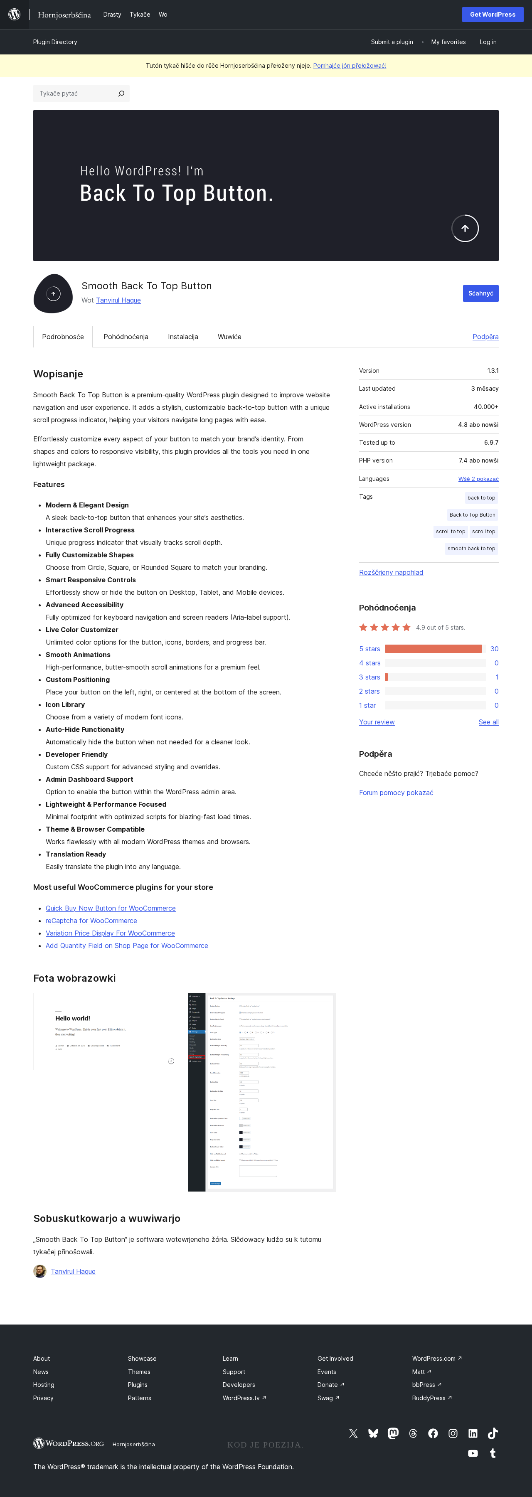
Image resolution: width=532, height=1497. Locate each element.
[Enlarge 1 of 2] (170, 1004)
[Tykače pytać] (121, 93)
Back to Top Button (472, 515)
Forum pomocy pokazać (396, 792)
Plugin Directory (55, 41)
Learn (230, 1358)
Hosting (43, 1384)
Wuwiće (229, 336)
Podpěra (486, 336)
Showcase (142, 1358)
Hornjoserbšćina (134, 1444)
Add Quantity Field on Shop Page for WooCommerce (127, 945)
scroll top (483, 531)
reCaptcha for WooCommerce (91, 920)
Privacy (43, 1397)
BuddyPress (432, 1397)
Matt (422, 1371)
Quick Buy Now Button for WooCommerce (111, 908)
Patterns (139, 1397)
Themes (139, 1371)
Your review (377, 722)
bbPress (427, 1384)
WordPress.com (437, 1358)
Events (327, 1371)
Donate (331, 1384)
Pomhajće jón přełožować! (350, 65)
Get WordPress (493, 14)
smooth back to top (471, 548)
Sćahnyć (480, 293)
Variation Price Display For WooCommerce (110, 933)
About (41, 1358)
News (41, 1371)
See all (489, 722)
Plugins (138, 1384)
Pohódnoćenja (125, 336)
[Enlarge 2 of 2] (324, 1004)
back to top (481, 498)
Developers (239, 1384)
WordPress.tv (245, 1397)
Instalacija (183, 336)
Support (234, 1371)
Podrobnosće (63, 336)
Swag (329, 1397)
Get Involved (335, 1358)
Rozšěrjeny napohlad (391, 572)
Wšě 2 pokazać (478, 478)
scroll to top (451, 531)
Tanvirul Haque (118, 300)
